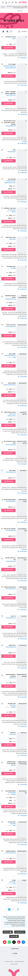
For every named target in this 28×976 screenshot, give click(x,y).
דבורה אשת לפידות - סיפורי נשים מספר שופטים (10, 122)
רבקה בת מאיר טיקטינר (9, 384)
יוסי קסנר (13, 765)
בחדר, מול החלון (11, 237)
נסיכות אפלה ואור (10, 791)
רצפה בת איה (12, 822)
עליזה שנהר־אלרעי (11, 852)
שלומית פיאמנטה (11, 180)
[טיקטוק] (14, 942)
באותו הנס (12, 470)
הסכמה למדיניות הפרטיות (19, 7)
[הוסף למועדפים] (2, 37)
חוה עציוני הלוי (12, 210)
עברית (15, 953)
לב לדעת (13, 733)
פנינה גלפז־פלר (11, 151)
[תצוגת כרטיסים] (3, 31)
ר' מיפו (14, 38)
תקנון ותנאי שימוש (19, 961)
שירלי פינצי (12, 734)
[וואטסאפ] (9, 942)
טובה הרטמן (12, 414)
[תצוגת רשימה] (11, 31)
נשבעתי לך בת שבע (10, 529)
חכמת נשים (12, 354)
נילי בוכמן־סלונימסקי (10, 355)
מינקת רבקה (12, 383)
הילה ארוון (13, 705)
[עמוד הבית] (25, 11)
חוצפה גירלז (12, 64)
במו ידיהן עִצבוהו (10, 37)
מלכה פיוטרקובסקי (11, 299)
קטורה (14, 880)
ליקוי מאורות (12, 703)
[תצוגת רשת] (7, 31)
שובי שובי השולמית (10, 208)
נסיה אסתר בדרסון (11, 95)
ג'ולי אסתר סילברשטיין (10, 66)
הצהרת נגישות (14, 964)
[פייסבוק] (23, 942)
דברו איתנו (15, 948)
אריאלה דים (12, 678)
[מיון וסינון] (19, 31)
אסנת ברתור (12, 239)
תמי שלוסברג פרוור (10, 68)
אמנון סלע (13, 823)
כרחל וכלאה (12, 645)
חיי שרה (13, 616)
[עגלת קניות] (6, 2)
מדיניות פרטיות (9, 961)
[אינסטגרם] (18, 942)
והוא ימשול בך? (11, 266)
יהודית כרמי (12, 882)
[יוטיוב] (4, 942)
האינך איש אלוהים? (10, 412)
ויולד (14, 150)
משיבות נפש (12, 179)
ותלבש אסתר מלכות (10, 499)
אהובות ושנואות (11, 851)
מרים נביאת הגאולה (10, 587)
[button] (3, 2)
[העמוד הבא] (9, 909)
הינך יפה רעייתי (11, 325)
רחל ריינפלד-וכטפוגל (10, 182)
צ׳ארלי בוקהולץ (11, 415)
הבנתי (3, 7)
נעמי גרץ (13, 268)
